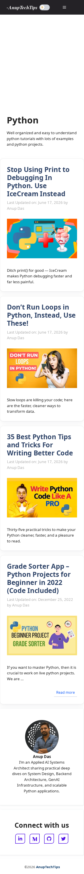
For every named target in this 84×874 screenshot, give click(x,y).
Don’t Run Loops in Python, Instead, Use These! (41, 315)
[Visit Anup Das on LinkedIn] (20, 839)
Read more (65, 692)
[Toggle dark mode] (45, 7)
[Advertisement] (42, 59)
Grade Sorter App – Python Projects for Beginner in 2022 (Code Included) (39, 578)
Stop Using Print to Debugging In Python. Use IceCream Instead (38, 181)
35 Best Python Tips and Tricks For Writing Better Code (40, 444)
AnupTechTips (23, 7)
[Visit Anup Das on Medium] (34, 839)
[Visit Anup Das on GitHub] (49, 839)
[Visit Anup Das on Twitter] (63, 839)
